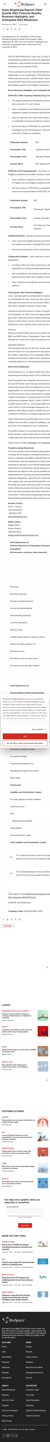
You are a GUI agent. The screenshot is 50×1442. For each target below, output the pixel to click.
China (4, 1163)
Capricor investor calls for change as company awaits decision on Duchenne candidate (16, 1016)
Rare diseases (8, 1275)
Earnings (8, 926)
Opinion (5, 1117)
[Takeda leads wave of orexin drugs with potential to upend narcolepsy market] (43, 1153)
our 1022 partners (17, 699)
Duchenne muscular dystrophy (15, 1011)
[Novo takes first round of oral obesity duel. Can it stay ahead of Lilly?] (43, 1183)
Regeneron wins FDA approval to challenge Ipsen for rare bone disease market (17, 1280)
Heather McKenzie (8, 1020)
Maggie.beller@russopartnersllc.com (23, 535)
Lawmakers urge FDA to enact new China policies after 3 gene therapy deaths (17, 1031)
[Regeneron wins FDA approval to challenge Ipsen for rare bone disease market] (43, 1277)
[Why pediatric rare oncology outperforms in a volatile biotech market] (43, 1121)
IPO (3, 1259)
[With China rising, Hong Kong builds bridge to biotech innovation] (43, 1168)
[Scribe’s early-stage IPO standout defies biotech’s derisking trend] (43, 1261)
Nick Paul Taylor (7, 1069)
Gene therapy (8, 1292)
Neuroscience (8, 1148)
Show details (37, 729)
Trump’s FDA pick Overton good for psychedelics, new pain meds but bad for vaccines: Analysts (17, 1137)
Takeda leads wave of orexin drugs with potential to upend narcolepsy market (16, 1152)
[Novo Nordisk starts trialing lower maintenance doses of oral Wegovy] (43, 1066)
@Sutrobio (32, 443)
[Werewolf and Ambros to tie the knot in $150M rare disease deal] (43, 1051)
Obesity (5, 1179)
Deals (4, 1047)
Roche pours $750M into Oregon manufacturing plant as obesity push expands (17, 1247)
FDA (3, 1132)
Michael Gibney (7, 1054)
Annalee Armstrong (8, 1171)
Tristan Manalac (7, 1186)
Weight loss (7, 1062)
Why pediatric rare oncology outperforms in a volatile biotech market (18, 1121)
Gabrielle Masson (7, 1034)
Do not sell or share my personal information (25, 743)
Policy (5, 1027)
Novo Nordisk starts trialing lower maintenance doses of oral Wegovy (15, 1066)
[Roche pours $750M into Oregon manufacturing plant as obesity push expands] (43, 1244)
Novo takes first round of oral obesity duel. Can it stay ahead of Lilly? (17, 1182)
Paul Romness (6, 1125)
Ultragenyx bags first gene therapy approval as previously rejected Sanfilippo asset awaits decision (16, 1297)
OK (25, 736)
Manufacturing (8, 1242)
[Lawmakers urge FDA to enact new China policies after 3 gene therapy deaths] (43, 1031)
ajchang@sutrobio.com (17, 517)
